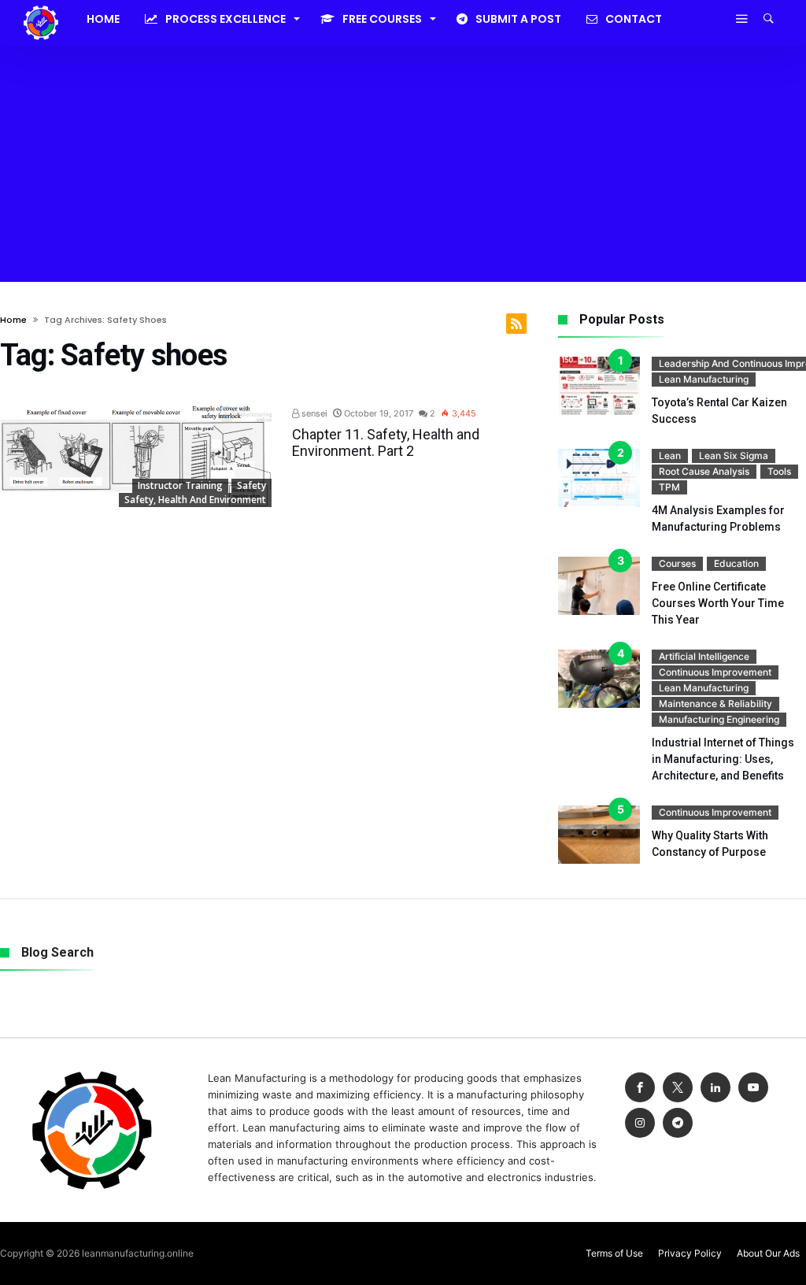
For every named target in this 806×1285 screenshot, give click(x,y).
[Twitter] (678, 1087)
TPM (669, 487)
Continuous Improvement (715, 672)
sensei (313, 413)
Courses (677, 563)
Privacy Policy (690, 1253)
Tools (779, 471)
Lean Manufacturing (704, 379)
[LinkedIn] (715, 1087)
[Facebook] (640, 1087)
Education (736, 563)
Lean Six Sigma (733, 455)
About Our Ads (768, 1253)
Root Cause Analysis (704, 471)
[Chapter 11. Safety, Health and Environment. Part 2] (136, 456)
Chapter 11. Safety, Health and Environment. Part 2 (385, 442)
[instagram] (640, 1123)
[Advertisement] (403, 164)
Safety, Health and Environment (195, 499)
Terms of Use (614, 1253)
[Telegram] (678, 1123)
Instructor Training (180, 485)
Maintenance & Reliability (715, 703)
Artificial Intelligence (704, 656)
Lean (670, 455)
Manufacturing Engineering (719, 719)
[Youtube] (753, 1087)
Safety (251, 485)
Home (13, 319)
